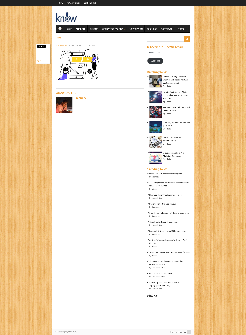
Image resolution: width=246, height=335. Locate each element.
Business (152, 29)
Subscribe (155, 61)
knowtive (66, 16)
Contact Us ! (90, 3)
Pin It (39, 61)
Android (81, 29)
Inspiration (136, 29)
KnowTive (182, 332)
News (180, 28)
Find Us (152, 295)
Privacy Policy (73, 3)
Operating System (111, 28)
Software (165, 28)
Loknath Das (62, 45)
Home (60, 3)
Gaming (94, 29)
